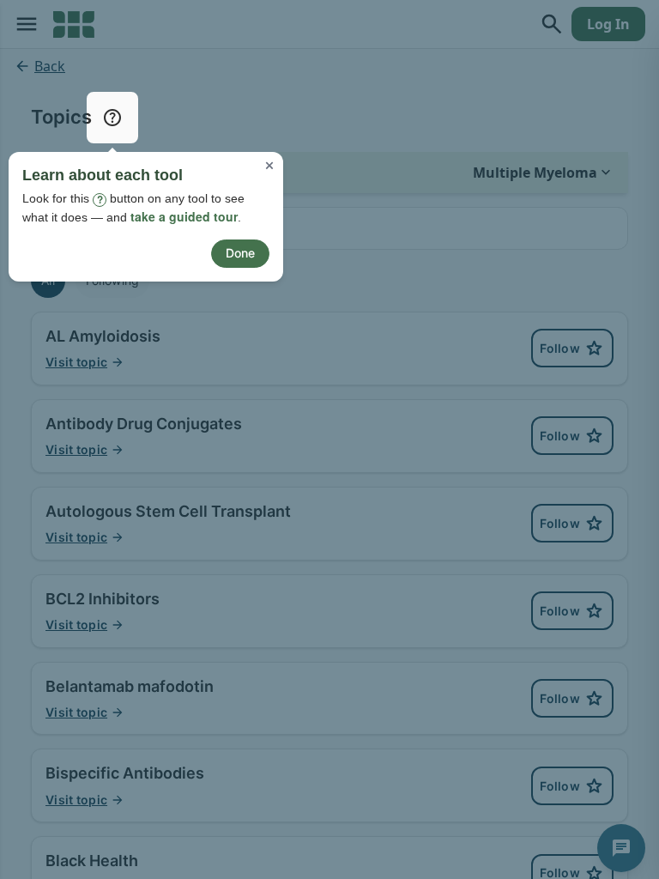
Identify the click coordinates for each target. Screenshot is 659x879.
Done (240, 253)
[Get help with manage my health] (112, 117)
